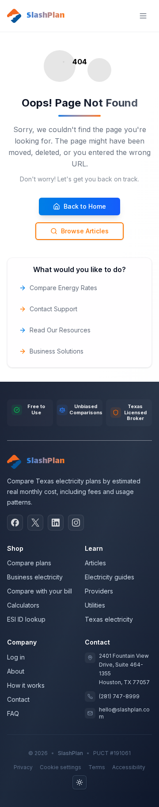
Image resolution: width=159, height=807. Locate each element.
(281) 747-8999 (119, 696)
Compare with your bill (39, 591)
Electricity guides (109, 577)
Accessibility (128, 767)
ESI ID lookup (26, 619)
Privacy (23, 767)
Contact (18, 699)
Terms (96, 767)
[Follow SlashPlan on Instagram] (76, 523)
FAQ (13, 713)
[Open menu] (143, 16)
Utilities (95, 605)
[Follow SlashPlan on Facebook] (15, 523)
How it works (26, 685)
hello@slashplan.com (124, 713)
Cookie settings (60, 767)
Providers (99, 591)
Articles (95, 563)
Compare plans (29, 563)
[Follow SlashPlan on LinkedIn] (56, 523)
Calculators (23, 605)
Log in (16, 657)
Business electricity (35, 577)
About (15, 671)
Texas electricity (109, 619)
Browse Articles (85, 231)
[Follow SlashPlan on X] (35, 523)
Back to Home (85, 206)
